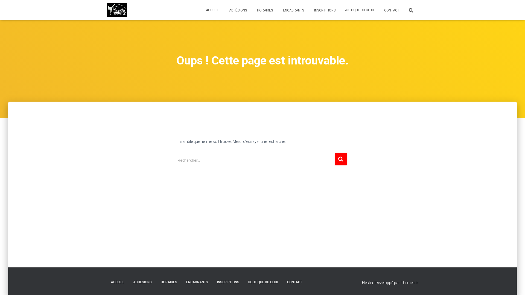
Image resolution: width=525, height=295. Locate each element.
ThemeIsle (409, 283)
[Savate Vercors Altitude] (117, 10)
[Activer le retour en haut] (514, 284)
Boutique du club (359, 10)
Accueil (212, 10)
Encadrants (293, 10)
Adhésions (237, 10)
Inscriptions (324, 10)
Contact (391, 10)
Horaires (264, 10)
